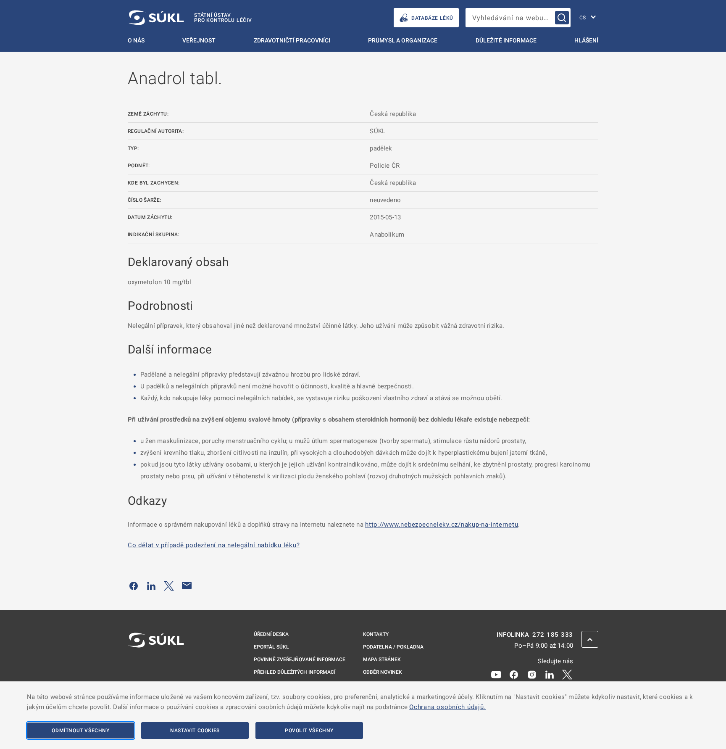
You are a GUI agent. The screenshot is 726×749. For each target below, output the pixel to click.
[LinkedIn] (549, 674)
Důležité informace (506, 40)
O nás (136, 40)
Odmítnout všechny (80, 730)
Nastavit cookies (195, 730)
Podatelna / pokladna (393, 647)
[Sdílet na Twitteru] (169, 585)
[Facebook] (514, 674)
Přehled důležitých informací (294, 672)
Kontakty (376, 634)
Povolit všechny (309, 730)
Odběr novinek (382, 672)
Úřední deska (271, 634)
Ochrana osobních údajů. (447, 707)
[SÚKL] (156, 662)
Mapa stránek (382, 659)
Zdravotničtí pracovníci (292, 40)
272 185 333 (552, 635)
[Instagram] (532, 674)
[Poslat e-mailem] (187, 585)
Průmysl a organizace (402, 40)
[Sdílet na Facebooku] (133, 585)
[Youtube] (496, 674)
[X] (567, 674)
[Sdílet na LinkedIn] (151, 585)
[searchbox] (518, 17)
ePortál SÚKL (271, 647)
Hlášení (586, 40)
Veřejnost (199, 40)
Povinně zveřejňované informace (299, 659)
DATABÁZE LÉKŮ (432, 18)
